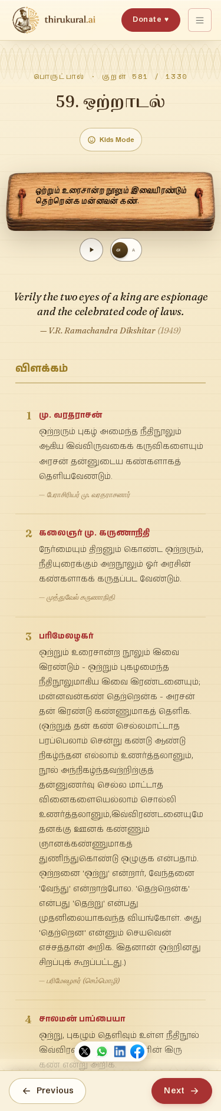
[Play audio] (91, 250)
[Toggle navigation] (200, 20)
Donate (151, 19)
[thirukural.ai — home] (53, 20)
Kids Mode (117, 139)
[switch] (126, 250)
